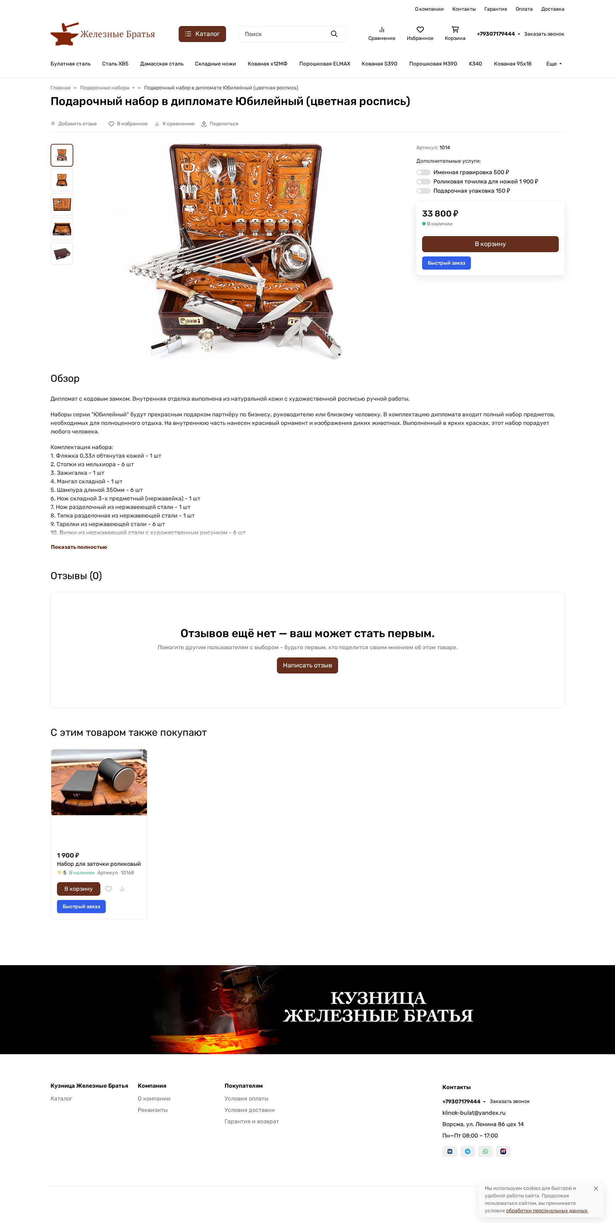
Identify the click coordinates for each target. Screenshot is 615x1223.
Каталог (61, 1098)
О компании (429, 9)
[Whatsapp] (485, 1151)
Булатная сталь (70, 64)
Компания (152, 1086)
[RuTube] (503, 1151)
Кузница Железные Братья (89, 1086)
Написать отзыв (307, 665)
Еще (551, 64)
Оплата (524, 9)
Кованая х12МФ (268, 64)
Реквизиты (153, 1110)
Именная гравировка (471, 172)
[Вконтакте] (449, 1151)
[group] (246, 252)
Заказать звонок (544, 34)
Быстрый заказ (446, 263)
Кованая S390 (380, 64)
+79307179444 (496, 34)
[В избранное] (108, 889)
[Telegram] (467, 1151)
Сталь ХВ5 (115, 64)
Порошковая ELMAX (324, 64)
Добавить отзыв (77, 124)
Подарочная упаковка (471, 190)
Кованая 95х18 (513, 64)
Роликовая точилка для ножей (485, 181)
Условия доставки (250, 1110)
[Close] (596, 1188)
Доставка (552, 9)
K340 (475, 64)
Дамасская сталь (161, 64)
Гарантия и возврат (252, 1121)
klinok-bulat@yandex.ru (474, 1112)
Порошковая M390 (433, 64)
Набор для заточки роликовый (99, 863)
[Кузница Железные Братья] (103, 33)
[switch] (423, 172)
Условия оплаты (246, 1098)
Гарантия (495, 9)
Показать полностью (79, 547)
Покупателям (244, 1086)
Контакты (464, 9)
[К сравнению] (122, 889)
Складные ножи (215, 64)
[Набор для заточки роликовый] (99, 797)
